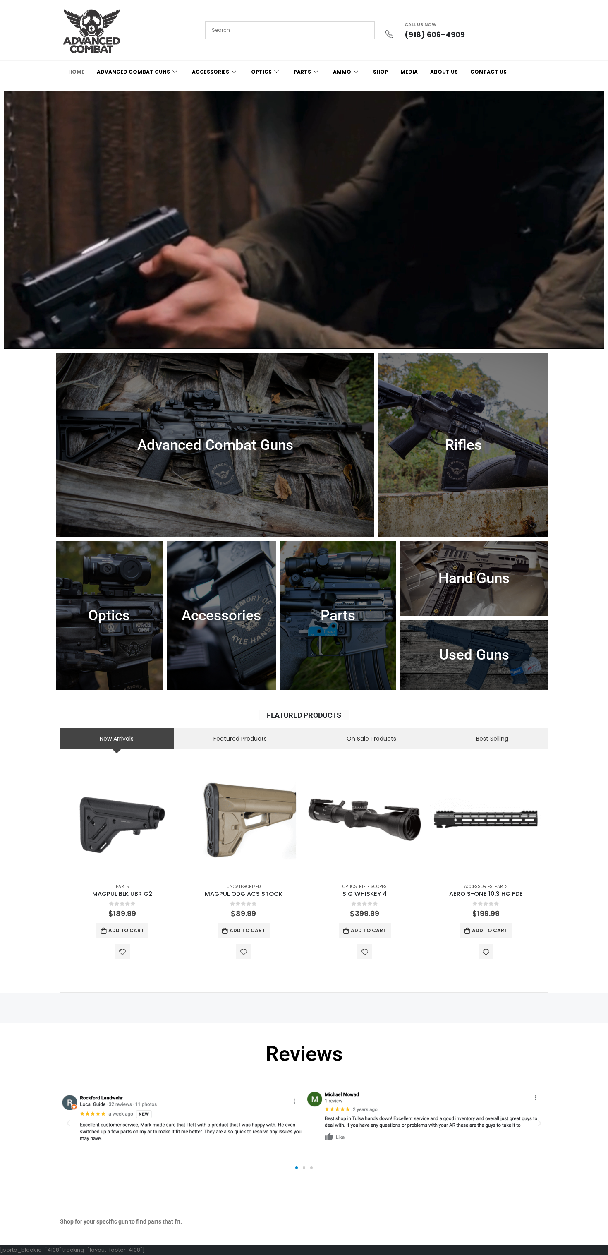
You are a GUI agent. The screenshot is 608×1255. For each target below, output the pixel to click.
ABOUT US (444, 71)
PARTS (302, 71)
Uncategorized (244, 886)
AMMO (342, 71)
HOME (76, 71)
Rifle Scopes (373, 886)
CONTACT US (488, 71)
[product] (122, 819)
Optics (349, 886)
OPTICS (261, 71)
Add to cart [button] (126, 930)
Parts (122, 886)
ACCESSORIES (210, 71)
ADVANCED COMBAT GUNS (133, 71)
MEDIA (409, 71)
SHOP (380, 71)
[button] (68, 1123)
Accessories (478, 886)
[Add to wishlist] (122, 951)
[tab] (117, 738)
